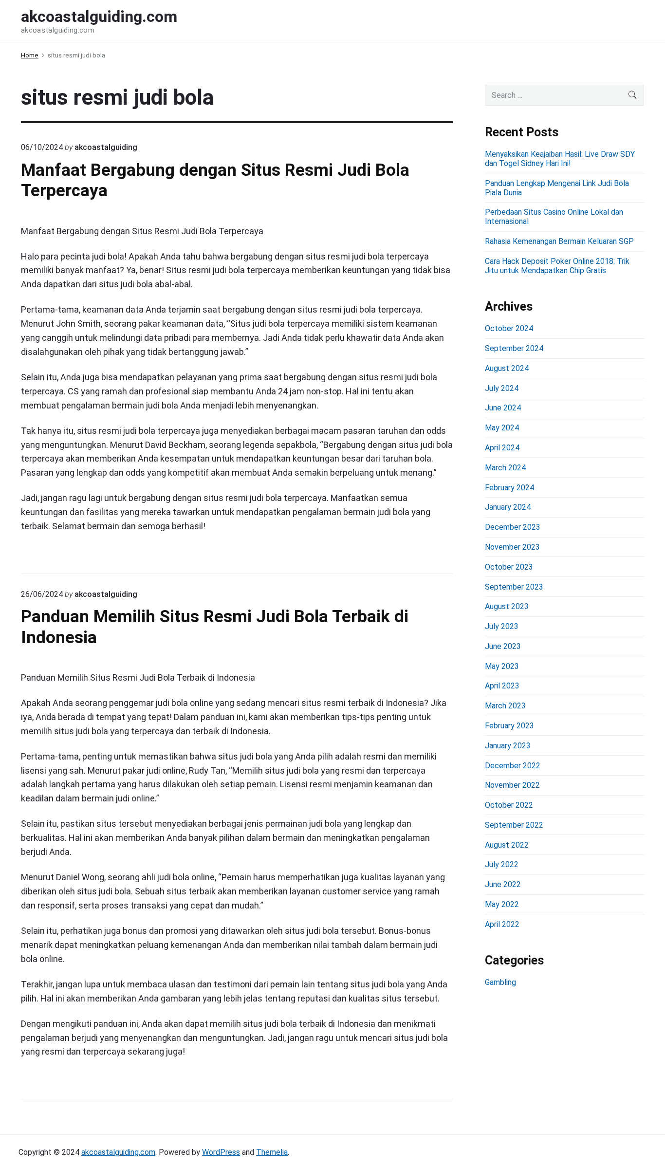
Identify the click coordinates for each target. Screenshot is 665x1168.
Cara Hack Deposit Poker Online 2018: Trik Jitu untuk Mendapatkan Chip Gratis (557, 266)
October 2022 (509, 805)
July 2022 (501, 864)
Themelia (272, 1152)
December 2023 (512, 527)
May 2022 (502, 904)
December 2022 (512, 765)
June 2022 (503, 884)
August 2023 (507, 606)
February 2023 (509, 725)
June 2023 (503, 646)
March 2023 (505, 705)
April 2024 (502, 447)
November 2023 (512, 547)
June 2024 (503, 407)
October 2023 (509, 567)
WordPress (221, 1152)
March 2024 (505, 467)
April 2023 (502, 685)
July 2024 (501, 388)
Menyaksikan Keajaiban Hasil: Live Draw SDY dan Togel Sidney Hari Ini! (560, 158)
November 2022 (512, 785)
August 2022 (507, 845)
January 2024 (508, 507)
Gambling (500, 982)
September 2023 (514, 587)
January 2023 (508, 745)
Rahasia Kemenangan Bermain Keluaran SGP (559, 241)
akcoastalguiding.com (118, 1152)
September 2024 (514, 348)
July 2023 (501, 626)
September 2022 (514, 825)
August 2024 (507, 368)
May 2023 (502, 666)
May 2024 (502, 427)
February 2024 (509, 487)
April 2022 (502, 924)
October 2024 (509, 328)
